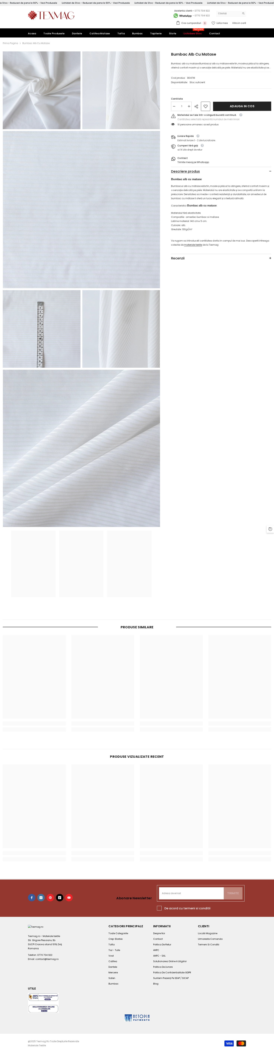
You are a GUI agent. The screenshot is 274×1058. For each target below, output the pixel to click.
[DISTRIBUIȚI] (197, 106)
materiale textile (193, 244)
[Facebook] (31, 897)
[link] (205, 106)
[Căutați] (231, 13)
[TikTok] (59, 897)
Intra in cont (239, 23)
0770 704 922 (202, 10)
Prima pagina (10, 43)
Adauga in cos (242, 106)
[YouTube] (69, 897)
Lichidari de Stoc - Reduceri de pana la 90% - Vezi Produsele (96, 2)
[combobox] (228, 13)
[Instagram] (41, 897)
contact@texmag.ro (47, 959)
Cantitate (177, 98)
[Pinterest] (50, 897)
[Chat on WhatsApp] (182, 15)
